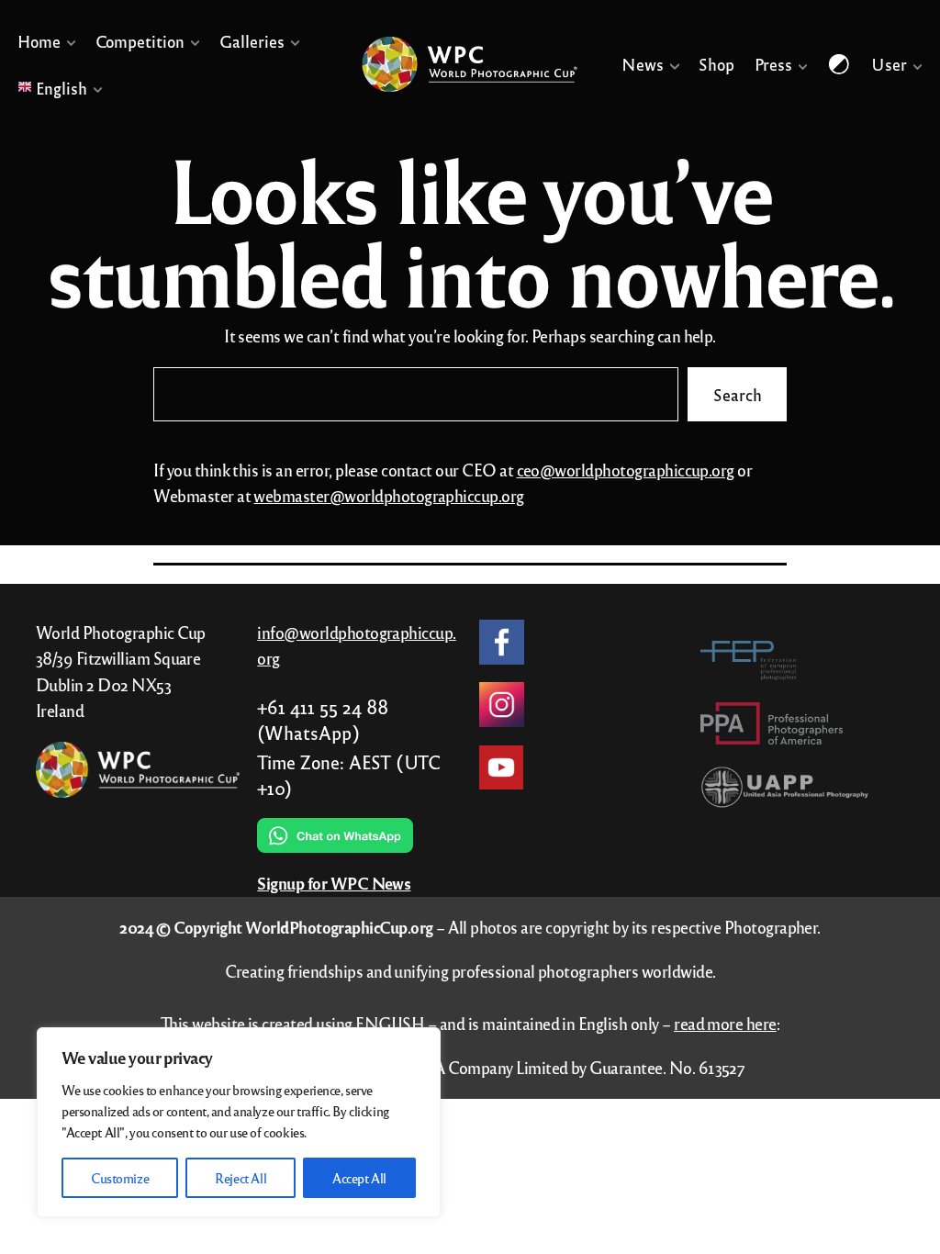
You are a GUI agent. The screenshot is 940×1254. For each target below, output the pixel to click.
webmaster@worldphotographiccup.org (388, 495)
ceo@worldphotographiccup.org (625, 469)
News (643, 64)
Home (39, 40)
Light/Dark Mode (839, 64)
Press (773, 64)
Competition (140, 40)
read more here (725, 1023)
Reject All (240, 1178)
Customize (120, 1178)
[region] (239, 1122)
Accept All (359, 1178)
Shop (717, 64)
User (889, 64)
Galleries (252, 40)
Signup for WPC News (333, 883)
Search (736, 394)
